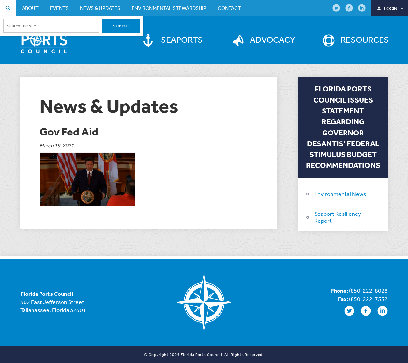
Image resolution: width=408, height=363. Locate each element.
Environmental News (340, 193)
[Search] (8, 9)
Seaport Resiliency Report (337, 217)
